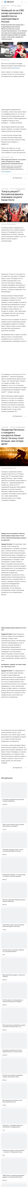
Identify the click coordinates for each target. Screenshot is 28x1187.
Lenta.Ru (19, 5)
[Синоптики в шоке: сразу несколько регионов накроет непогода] (14, 919)
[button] (14, 50)
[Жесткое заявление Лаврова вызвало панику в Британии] (14, 894)
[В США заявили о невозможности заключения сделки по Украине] (14, 994)
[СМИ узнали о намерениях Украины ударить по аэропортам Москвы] (14, 1170)
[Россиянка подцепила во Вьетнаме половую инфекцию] (14, 794)
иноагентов (15, 68)
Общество (3, 7)
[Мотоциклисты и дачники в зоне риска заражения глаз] (14, 1095)
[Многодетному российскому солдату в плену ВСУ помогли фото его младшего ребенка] (14, 1020)
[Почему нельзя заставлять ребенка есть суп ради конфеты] (14, 944)
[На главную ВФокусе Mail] (10, 2)
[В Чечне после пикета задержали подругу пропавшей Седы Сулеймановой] (14, 1070)
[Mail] (5, 2)
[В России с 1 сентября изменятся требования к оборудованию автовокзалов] (14, 1120)
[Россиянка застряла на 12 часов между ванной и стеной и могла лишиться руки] (14, 1045)
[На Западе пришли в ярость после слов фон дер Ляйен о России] (14, 844)
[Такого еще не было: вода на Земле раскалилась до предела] (14, 819)
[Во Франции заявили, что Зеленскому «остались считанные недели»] (14, 869)
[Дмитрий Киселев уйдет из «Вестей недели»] (14, 969)
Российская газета (20, 188)
